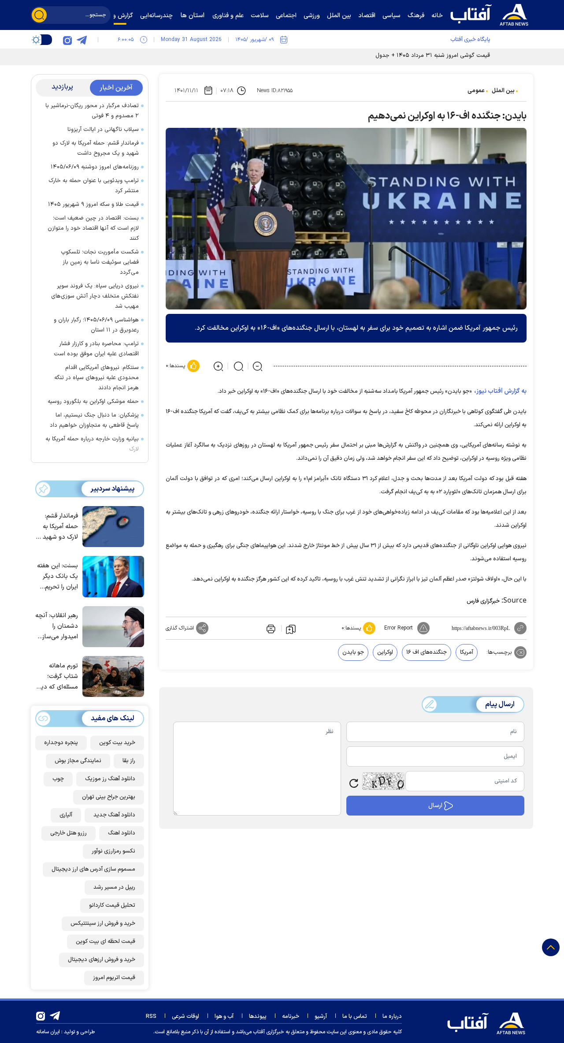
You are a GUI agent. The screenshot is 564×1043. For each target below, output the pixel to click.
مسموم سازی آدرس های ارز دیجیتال (93, 869)
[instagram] (67, 39)
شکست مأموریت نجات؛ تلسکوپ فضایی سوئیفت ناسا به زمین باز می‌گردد (100, 262)
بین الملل (503, 90)
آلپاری (65, 815)
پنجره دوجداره (61, 742)
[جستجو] (39, 14)
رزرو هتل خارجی (68, 833)
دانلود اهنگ (121, 833)
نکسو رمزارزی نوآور (113, 851)
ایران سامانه (48, 1032)
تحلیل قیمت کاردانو (112, 905)
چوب (58, 779)
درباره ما (392, 1016)
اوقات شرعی (185, 1016)
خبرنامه (290, 1016)
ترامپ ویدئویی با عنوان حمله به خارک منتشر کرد (93, 185)
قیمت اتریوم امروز (114, 977)
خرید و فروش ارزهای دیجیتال (101, 959)
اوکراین (385, 652)
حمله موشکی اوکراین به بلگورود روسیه (93, 401)
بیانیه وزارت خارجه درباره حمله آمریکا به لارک (92, 444)
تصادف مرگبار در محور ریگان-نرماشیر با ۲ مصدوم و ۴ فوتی (92, 110)
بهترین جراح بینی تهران (108, 797)
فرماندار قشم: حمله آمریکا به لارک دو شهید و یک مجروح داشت (95, 148)
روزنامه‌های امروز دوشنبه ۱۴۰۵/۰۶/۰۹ (95, 167)
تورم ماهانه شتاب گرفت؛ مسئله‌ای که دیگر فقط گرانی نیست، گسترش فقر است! (57, 677)
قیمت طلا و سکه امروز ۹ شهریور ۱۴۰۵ (93, 204)
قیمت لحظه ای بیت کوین (105, 941)
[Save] (291, 628)
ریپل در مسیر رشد (114, 887)
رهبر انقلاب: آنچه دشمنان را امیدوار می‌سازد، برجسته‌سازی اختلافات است (56, 626)
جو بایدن (353, 652)
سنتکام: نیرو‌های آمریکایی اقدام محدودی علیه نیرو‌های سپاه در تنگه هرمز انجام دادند (96, 377)
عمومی (476, 90)
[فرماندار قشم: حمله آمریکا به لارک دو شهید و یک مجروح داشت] (111, 526)
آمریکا (466, 652)
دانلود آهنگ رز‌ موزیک (110, 779)
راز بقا (128, 760)
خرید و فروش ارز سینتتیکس (102, 923)
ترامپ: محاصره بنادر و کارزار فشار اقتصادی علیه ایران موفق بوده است (96, 348)
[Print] (270, 628)
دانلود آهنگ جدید (114, 815)
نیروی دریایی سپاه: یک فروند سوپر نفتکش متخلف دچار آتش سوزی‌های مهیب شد (95, 296)
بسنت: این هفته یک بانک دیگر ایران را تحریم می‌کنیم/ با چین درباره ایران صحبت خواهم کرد (57, 576)
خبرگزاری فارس (483, 601)
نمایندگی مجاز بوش (78, 760)
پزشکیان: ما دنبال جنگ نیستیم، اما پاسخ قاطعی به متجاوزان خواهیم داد (94, 420)
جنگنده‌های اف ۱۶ (426, 652)
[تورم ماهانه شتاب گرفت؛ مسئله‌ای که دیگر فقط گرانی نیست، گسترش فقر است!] (111, 676)
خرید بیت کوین (117, 742)
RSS (151, 1016)
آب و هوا (224, 1016)
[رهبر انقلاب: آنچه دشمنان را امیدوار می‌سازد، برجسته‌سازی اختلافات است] (111, 626)
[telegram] (81, 39)
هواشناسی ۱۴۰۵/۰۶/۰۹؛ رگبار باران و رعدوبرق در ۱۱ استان (96, 325)
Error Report (398, 628)
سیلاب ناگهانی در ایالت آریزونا (103, 129)
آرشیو (321, 1016)
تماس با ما (354, 1016)
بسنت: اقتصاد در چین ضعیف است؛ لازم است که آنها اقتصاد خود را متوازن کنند (93, 228)
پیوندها (258, 1016)
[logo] (491, 13)
